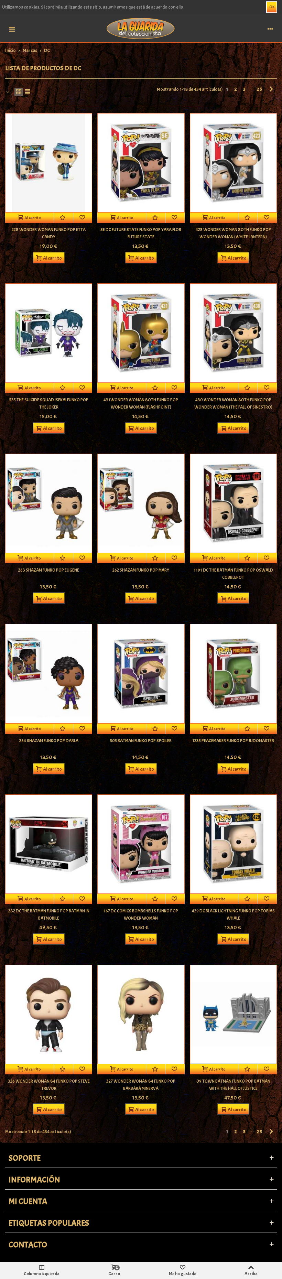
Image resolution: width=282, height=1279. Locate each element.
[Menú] (11, 28)
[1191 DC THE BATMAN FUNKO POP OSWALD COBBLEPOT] (233, 503)
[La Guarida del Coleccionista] (141, 28)
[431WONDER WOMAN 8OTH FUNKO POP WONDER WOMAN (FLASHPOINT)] (140, 333)
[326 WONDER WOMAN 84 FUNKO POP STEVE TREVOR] (48, 1014)
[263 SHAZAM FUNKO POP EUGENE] (48, 503)
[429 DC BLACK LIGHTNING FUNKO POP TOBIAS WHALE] (233, 844)
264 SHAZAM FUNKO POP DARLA (48, 741)
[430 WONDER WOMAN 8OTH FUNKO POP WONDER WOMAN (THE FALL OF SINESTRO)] (233, 333)
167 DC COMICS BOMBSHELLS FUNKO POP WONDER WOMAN (141, 914)
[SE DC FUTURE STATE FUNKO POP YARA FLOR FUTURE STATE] (140, 163)
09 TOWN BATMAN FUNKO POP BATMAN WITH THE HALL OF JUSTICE (233, 1085)
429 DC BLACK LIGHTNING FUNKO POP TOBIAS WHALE (233, 914)
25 (260, 89)
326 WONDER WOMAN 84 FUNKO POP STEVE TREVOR (49, 1085)
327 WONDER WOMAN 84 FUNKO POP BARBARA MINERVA (140, 1085)
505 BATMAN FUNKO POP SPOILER (141, 741)
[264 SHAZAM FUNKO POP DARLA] (48, 673)
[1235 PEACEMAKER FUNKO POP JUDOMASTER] (233, 673)
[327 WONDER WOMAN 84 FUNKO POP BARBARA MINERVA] (140, 1014)
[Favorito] (82, 218)
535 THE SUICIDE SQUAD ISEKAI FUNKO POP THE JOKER (48, 403)
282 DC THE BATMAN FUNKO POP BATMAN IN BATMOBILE (48, 914)
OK (271, 7)
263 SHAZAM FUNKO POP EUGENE (48, 570)
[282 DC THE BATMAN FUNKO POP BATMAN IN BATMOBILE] (48, 844)
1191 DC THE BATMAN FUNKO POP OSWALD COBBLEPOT (233, 573)
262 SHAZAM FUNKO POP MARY (140, 570)
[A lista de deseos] (63, 218)
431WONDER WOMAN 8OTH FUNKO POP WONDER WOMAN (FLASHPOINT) (141, 403)
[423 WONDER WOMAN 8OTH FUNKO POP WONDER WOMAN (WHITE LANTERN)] (233, 163)
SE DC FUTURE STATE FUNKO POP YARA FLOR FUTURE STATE (140, 233)
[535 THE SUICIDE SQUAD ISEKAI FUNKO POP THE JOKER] (48, 333)
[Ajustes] (270, 28)
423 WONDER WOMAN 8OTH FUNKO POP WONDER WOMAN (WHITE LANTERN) (233, 233)
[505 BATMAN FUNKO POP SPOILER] (140, 673)
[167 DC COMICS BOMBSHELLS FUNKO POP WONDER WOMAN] (140, 844)
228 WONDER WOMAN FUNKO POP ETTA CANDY (49, 233)
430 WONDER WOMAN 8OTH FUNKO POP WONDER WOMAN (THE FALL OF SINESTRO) (233, 403)
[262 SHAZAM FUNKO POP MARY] (140, 503)
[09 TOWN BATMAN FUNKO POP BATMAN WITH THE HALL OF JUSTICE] (233, 1014)
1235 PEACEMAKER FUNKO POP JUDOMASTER (233, 741)
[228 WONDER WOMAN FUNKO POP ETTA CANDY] (48, 163)
